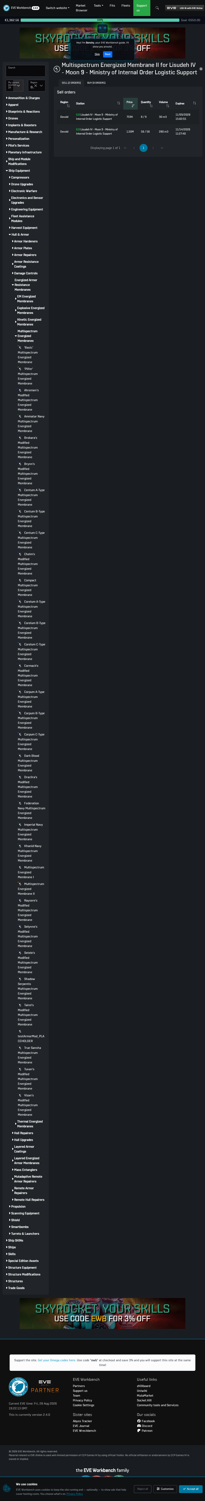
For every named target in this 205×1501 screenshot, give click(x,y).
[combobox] (10, 85)
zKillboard (143, 1386)
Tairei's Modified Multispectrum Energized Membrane (28, 1015)
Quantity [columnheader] (146, 102)
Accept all (192, 1489)
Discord (146, 1426)
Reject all (142, 1489)
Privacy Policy (74, 1494)
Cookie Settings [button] (83, 1405)
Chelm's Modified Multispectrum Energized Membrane (28, 564)
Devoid (64, 117)
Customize (167, 1489)
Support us (80, 1390)
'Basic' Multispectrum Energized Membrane (28, 355)
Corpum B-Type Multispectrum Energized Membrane (31, 720)
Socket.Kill (144, 1400)
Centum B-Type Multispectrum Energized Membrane (31, 519)
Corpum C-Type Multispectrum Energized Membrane (31, 742)
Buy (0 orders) (96, 83)
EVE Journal (81, 1426)
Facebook (148, 1421)
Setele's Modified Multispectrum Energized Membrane (28, 962)
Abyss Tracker (82, 1421)
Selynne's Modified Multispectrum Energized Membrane (28, 936)
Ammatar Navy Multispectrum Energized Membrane (31, 424)
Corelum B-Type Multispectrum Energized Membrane (31, 630)
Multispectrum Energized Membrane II (31, 888)
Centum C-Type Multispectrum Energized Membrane (31, 540)
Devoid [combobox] (32, 87)
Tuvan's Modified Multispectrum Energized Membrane (28, 1079)
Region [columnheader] (64, 102)
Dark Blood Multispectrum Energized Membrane (28, 763)
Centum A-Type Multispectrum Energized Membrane (31, 497)
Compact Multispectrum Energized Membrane (28, 587)
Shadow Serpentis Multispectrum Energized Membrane (28, 988)
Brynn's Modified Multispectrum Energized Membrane (28, 473)
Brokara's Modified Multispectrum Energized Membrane (28, 447)
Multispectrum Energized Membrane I (31, 872)
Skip (97, 54)
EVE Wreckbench (84, 1430)
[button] (21, 8)
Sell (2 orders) (71, 83)
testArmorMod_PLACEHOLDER (31, 1039)
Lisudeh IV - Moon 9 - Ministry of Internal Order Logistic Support (97, 116)
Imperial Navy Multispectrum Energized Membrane (30, 832)
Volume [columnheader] (163, 102)
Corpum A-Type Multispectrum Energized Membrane (31, 699)
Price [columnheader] (130, 102)
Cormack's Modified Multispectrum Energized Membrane (28, 675)
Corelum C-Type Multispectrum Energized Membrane (31, 652)
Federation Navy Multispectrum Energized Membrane (31, 810)
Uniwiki (142, 1390)
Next (108, 54)
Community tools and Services (158, 1405)
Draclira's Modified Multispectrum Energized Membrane (28, 787)
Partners (79, 1386)
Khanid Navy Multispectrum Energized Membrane (29, 853)
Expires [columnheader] (180, 103)
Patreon (147, 1430)
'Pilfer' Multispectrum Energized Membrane (28, 376)
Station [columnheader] (80, 103)
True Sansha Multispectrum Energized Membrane (29, 1055)
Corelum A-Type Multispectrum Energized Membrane (31, 609)
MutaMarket (145, 1395)
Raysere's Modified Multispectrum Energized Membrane (28, 910)
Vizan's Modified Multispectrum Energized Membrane (28, 1105)
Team (76, 1395)
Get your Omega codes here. (57, 1360)
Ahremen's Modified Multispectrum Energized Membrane (28, 400)
